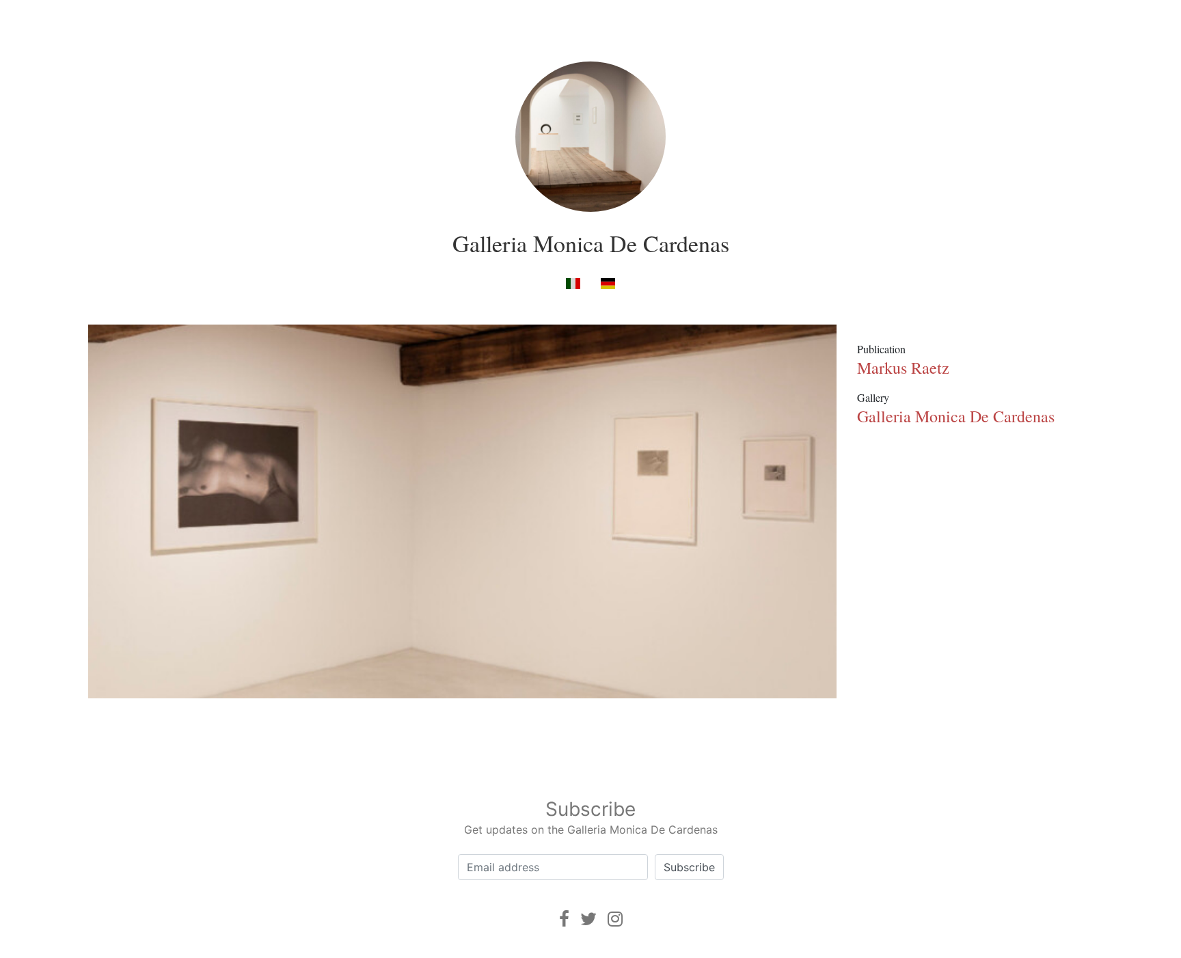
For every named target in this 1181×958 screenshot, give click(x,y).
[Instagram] (615, 918)
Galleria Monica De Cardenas (590, 243)
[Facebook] (564, 918)
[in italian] (573, 282)
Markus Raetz (903, 368)
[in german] (608, 282)
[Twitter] (588, 918)
